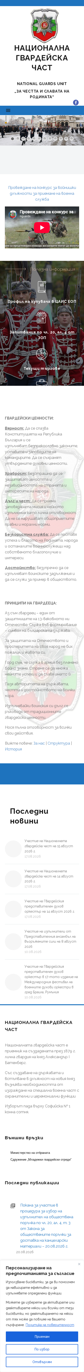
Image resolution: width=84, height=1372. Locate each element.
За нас (39, 743)
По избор (42, 1349)
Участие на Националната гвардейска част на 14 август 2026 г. (48, 876)
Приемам (42, 1336)
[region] (42, 1316)
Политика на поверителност (50, 1325)
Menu (8, 110)
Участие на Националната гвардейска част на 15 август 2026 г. (48, 846)
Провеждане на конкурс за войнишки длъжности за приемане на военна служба (42, 193)
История (13, 749)
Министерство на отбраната (30, 1153)
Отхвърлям (42, 1362)
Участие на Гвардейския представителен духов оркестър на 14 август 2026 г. (49, 906)
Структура (59, 743)
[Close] (79, 1264)
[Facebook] (76, 102)
